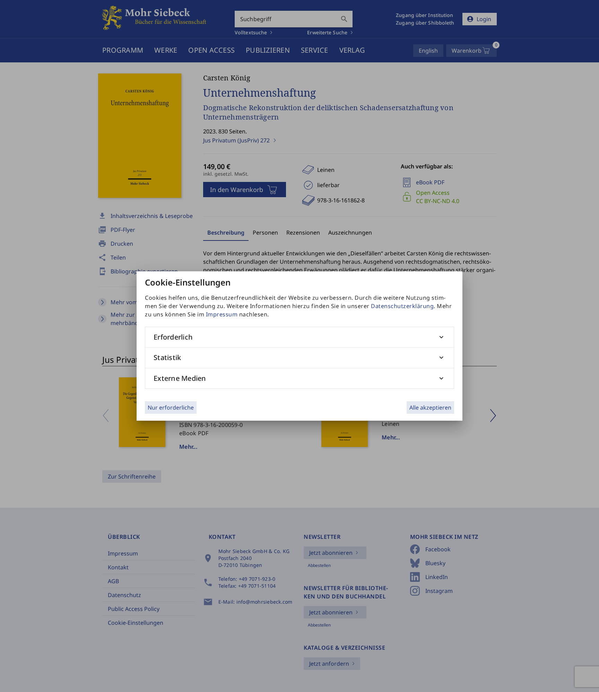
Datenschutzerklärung (402, 306)
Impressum (222, 314)
